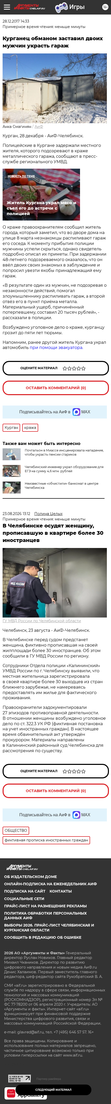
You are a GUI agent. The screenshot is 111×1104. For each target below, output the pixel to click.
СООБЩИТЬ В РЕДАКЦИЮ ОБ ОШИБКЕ (42, 937)
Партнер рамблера (48, 1078)
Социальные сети (24, 898)
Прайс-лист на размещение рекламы (45, 906)
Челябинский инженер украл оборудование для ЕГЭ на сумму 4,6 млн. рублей (64, 469)
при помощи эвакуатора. (56, 347)
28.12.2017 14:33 (16, 21)
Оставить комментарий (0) (56, 388)
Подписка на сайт (24, 891)
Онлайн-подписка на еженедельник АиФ (50, 884)
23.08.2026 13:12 (16, 513)
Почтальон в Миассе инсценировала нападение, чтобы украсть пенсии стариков (64, 452)
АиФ (39, 126)
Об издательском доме (30, 876)
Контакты (61, 891)
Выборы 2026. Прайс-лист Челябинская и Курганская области (49, 927)
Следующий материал (53, 1090)
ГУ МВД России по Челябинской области (42, 621)
